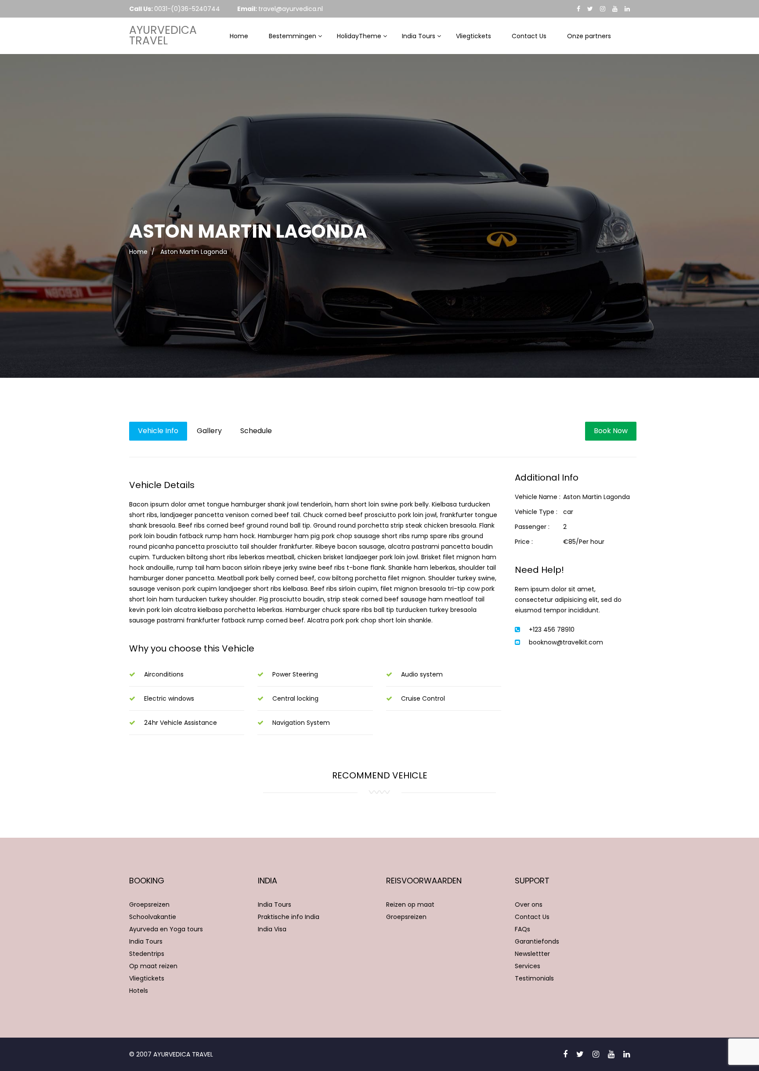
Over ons (528, 904)
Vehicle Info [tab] (158, 431)
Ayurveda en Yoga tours (166, 929)
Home (239, 36)
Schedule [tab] (256, 431)
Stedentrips (146, 953)
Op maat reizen (153, 966)
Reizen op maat (410, 904)
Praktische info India (288, 916)
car (568, 511)
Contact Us (529, 36)
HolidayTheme (359, 36)
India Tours (418, 36)
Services (527, 966)
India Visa (272, 929)
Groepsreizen (149, 904)
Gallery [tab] (209, 431)
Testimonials (534, 978)
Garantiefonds (537, 941)
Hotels (138, 990)
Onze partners (589, 36)
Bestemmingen (292, 36)
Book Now (611, 431)
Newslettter (532, 953)
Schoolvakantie (152, 916)
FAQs (522, 929)
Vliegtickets (473, 36)
